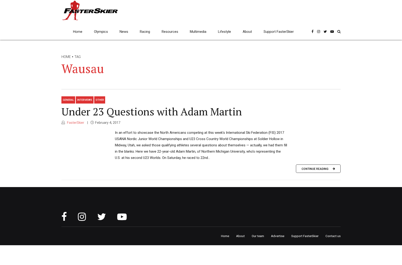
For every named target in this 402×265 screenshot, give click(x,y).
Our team (258, 236)
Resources (170, 32)
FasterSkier (75, 123)
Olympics (101, 32)
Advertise (277, 236)
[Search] (339, 31)
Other (100, 99)
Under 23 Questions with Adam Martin (151, 111)
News (124, 32)
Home (77, 32)
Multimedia (198, 32)
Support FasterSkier (279, 32)
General (68, 99)
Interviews (84, 99)
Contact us (333, 236)
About (247, 32)
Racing (145, 32)
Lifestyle (224, 32)
